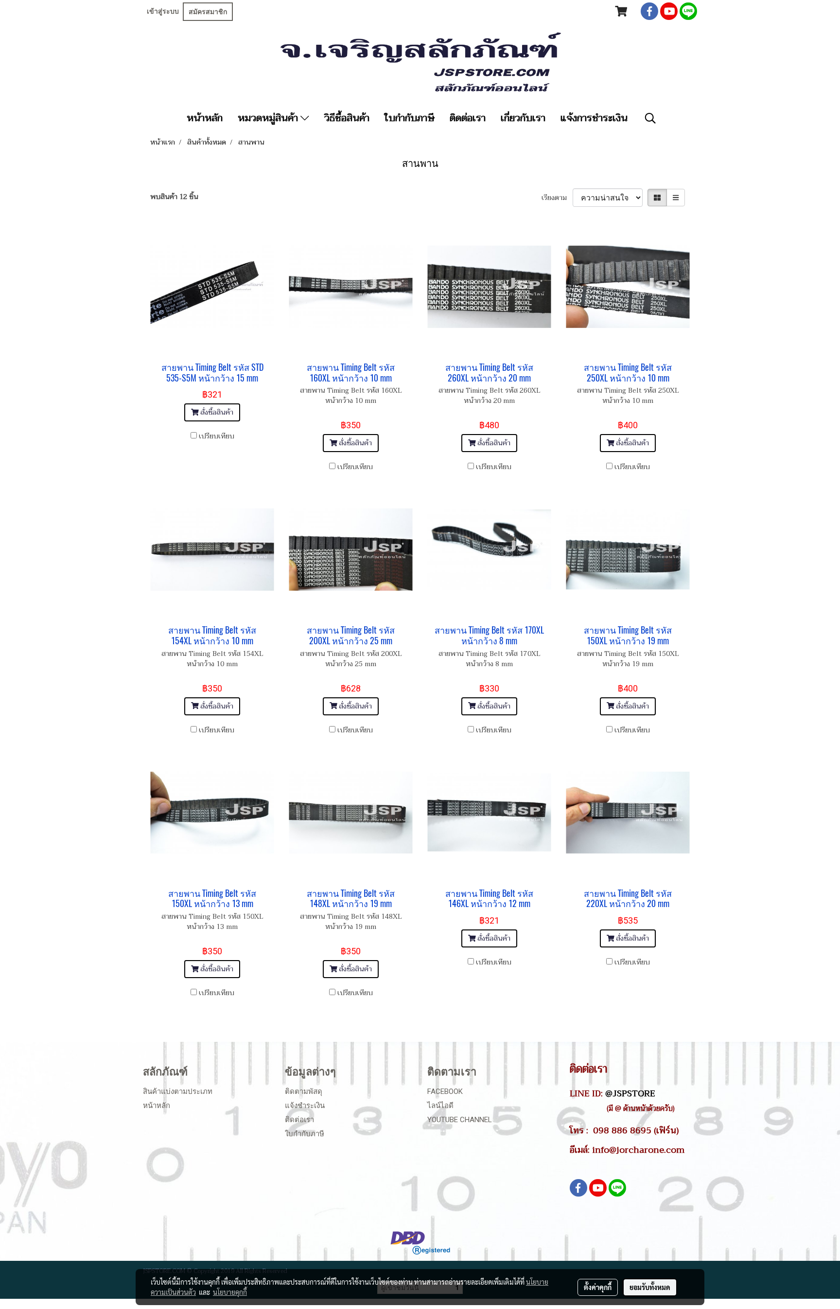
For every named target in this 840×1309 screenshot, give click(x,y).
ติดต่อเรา (468, 118)
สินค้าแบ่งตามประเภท (177, 1091)
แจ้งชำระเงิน (305, 1105)
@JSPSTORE (630, 1093)
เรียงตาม (557, 198)
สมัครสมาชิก (208, 12)
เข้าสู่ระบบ (163, 11)
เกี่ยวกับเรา (523, 118)
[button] (650, 118)
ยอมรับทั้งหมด (650, 1287)
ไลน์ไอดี (440, 1105)
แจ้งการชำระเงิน (594, 118)
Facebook (445, 1091)
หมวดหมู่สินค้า (269, 118)
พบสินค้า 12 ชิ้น (174, 197)
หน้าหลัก (205, 118)
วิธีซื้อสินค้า (346, 118)
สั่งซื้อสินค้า (215, 412)
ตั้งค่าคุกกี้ (598, 1287)
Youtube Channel (459, 1119)
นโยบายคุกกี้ (230, 1292)
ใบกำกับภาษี (410, 118)
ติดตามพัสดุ (303, 1091)
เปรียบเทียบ (216, 436)
